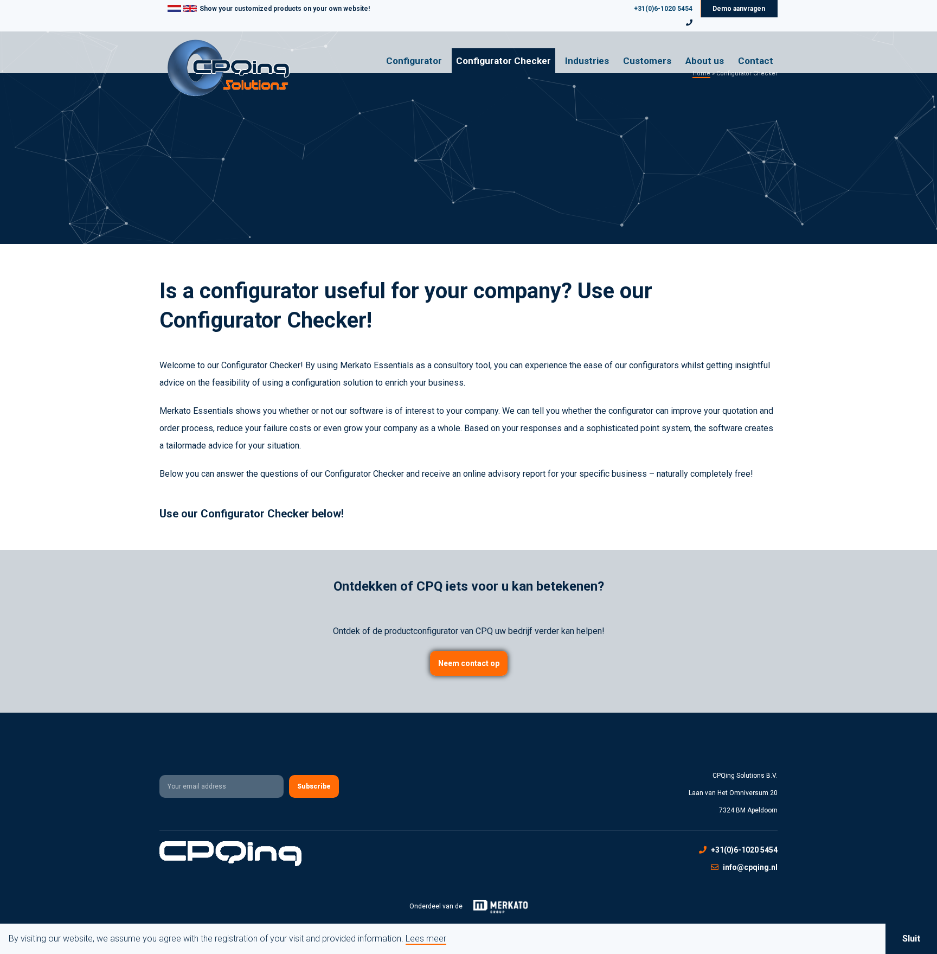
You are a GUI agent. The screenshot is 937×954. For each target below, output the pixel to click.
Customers (647, 60)
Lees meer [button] (426, 939)
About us (704, 60)
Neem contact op (468, 663)
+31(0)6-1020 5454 (663, 8)
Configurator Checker (503, 60)
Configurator (414, 60)
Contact (755, 60)
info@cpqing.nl (750, 867)
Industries (587, 60)
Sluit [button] (911, 938)
